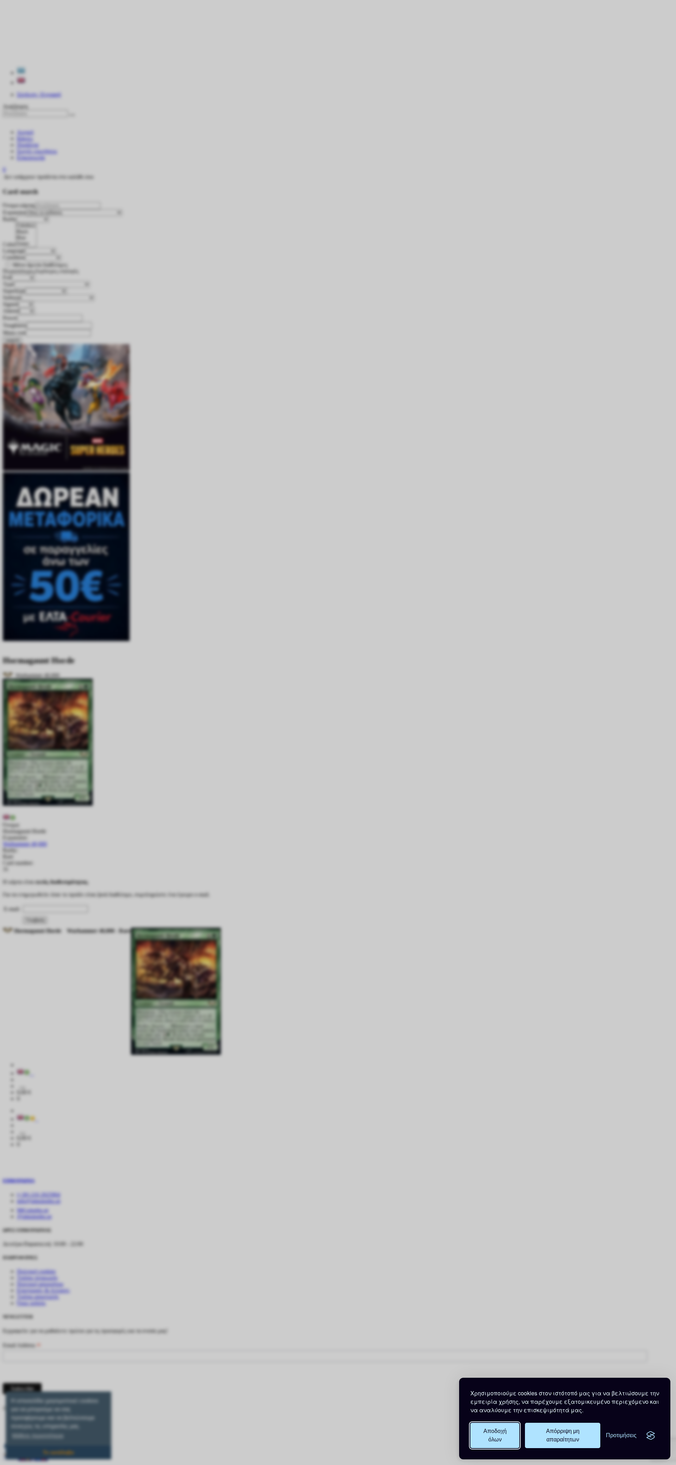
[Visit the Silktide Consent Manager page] (650, 1435)
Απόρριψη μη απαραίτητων (563, 1435)
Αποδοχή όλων (495, 1435)
